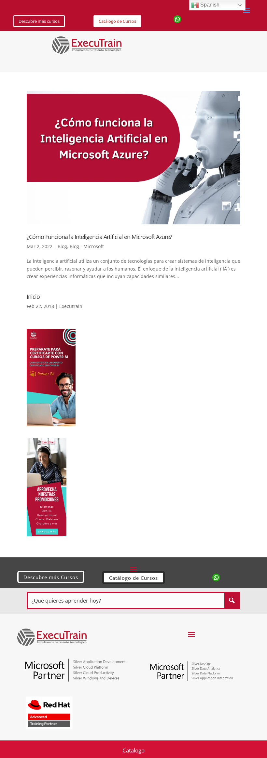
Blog (62, 246)
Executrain (70, 306)
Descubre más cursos (39, 21)
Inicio (33, 296)
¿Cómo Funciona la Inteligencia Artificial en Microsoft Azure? (99, 237)
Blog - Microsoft (87, 246)
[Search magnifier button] (231, 600)
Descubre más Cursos (50, 577)
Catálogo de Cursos (117, 21)
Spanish (209, 4)
